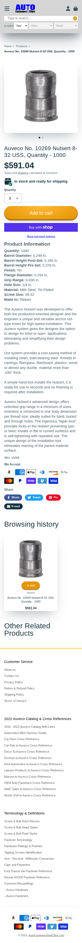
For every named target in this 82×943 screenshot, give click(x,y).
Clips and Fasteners (17, 864)
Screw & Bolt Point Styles (20, 833)
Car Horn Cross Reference (21, 739)
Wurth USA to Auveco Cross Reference (30, 795)
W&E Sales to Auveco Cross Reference (30, 789)
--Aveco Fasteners (16, 896)
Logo (25, 8)
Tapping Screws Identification (23, 852)
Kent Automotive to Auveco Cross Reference (33, 764)
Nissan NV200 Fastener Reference (27, 877)
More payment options (41, 236)
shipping (23, 172)
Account (68, 8)
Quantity (10, 189)
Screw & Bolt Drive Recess (22, 821)
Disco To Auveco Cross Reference (26, 751)
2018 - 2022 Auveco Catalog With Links (29, 726)
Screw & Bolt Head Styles (21, 827)
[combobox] (41, 18)
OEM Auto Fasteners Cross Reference (29, 782)
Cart (75, 8)
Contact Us (11, 675)
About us (10, 669)
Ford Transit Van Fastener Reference (28, 871)
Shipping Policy (14, 694)
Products (21, 46)
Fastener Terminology (18, 840)
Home (8, 46)
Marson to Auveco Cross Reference (27, 776)
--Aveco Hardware (16, 889)
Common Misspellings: (19, 883)
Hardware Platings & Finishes (23, 846)
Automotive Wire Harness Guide (25, 733)
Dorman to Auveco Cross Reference (28, 758)
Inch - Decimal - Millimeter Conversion (29, 858)
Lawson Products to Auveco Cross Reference (34, 770)
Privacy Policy (13, 682)
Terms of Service (15, 701)
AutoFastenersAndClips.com (46, 935)
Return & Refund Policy (19, 688)
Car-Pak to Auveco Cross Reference (28, 745)
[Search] (75, 18)
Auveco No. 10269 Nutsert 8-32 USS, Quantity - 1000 (31, 571)
